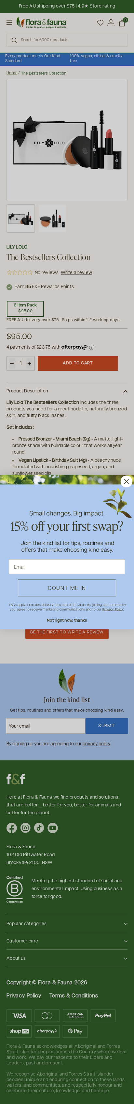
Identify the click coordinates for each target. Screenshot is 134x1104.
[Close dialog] (126, 481)
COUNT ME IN (67, 587)
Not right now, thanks (67, 620)
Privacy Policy (112, 609)
